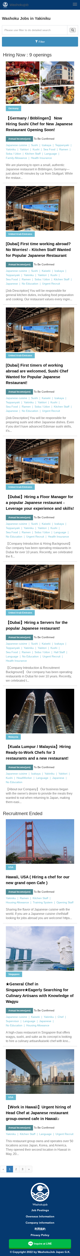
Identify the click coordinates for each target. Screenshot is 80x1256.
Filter (41, 41)
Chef (60, 1016)
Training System (43, 902)
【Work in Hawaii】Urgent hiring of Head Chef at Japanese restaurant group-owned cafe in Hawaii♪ (38, 1113)
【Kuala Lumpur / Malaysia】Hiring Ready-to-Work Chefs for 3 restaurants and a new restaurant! (38, 752)
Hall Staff (59, 652)
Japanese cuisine (16, 145)
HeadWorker (24, 777)
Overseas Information (40, 1216)
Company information (40, 1222)
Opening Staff (65, 902)
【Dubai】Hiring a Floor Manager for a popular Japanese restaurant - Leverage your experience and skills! (40, 503)
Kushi (36, 149)
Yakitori (24, 149)
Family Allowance (16, 157)
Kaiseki (46, 270)
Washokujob (19, 5)
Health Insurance (41, 157)
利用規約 (40, 1228)
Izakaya (46, 145)
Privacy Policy (40, 1235)
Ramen (63, 149)
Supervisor (12, 1021)
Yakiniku (11, 149)
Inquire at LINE (43, 1243)
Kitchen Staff (33, 153)
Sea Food (49, 149)
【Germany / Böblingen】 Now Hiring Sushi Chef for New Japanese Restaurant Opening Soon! (39, 124)
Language (50, 153)
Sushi (34, 145)
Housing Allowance (17, 902)
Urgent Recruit (51, 283)
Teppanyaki (62, 145)
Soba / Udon (13, 153)
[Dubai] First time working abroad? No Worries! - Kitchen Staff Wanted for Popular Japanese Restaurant (38, 250)
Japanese (12, 283)
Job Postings (40, 1210)
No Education (30, 283)
